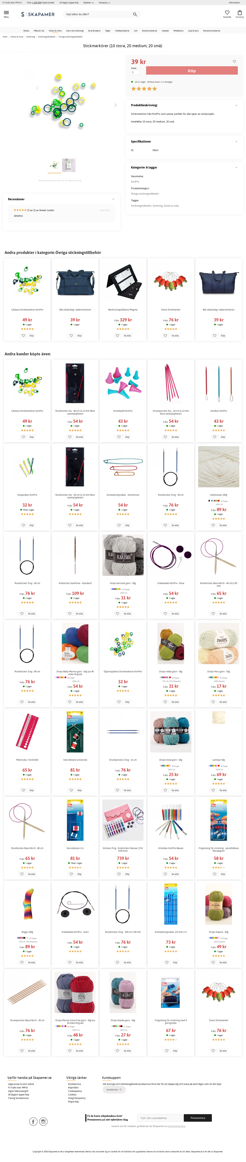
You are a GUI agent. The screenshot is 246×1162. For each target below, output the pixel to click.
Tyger (107, 30)
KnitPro (135, 181)
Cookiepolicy (75, 1091)
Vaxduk (165, 30)
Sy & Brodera (94, 30)
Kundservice (74, 1084)
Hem (5, 36)
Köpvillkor (73, 1087)
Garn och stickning (75, 30)
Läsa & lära (193, 30)
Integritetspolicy (77, 1098)
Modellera (178, 30)
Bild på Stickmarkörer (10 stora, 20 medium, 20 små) (60, 180)
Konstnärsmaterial (211, 30)
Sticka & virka (55, 30)
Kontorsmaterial (149, 30)
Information (234, 2)
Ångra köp (73, 1101)
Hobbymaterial (122, 30)
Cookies (72, 1094)
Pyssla (26, 30)
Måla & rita (39, 30)
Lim (135, 30)
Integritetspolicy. (177, 1126)
